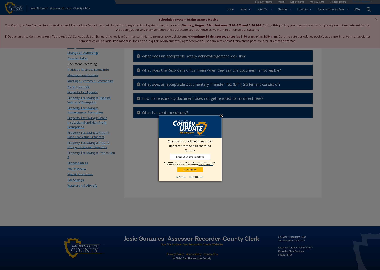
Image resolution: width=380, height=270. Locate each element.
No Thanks (180, 177)
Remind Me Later (196, 177)
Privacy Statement (206, 165)
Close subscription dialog (221, 116)
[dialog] (190, 148)
